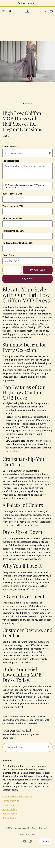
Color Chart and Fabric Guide (17, 796)
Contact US (8, 805)
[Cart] (51, 11)
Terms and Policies (27, 834)
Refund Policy (9, 813)
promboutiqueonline (22, 828)
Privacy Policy (9, 809)
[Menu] (3, 11)
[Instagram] (30, 841)
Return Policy (9, 818)
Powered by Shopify (40, 828)
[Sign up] (48, 747)
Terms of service (10, 800)
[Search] (10, 11)
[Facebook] (25, 841)
